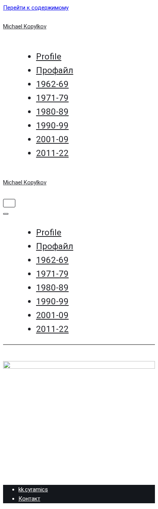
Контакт (29, 498)
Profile (48, 56)
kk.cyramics (33, 489)
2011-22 (52, 153)
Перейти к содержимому (36, 7)
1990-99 (52, 125)
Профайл (54, 70)
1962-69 (52, 84)
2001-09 (52, 139)
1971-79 (52, 98)
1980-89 (52, 112)
